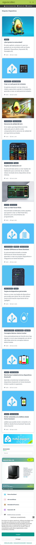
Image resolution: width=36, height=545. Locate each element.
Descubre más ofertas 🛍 (8, 486)
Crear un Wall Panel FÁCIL (12, 208)
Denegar (18, 539)
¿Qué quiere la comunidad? (13, 42)
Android (7, 205)
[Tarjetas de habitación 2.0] (18, 150)
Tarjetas (16, 163)
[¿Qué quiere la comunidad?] (18, 26)
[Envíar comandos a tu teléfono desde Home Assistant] (18, 401)
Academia (29, 6)
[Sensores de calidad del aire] (18, 108)
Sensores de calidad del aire (13, 124)
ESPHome (16, 246)
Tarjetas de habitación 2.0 (12, 166)
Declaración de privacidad (20, 543)
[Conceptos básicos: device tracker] (18, 317)
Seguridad (27, 330)
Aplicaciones (13, 205)
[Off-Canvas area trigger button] (33, 2)
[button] (33, 517)
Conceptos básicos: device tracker (15, 333)
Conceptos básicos (9, 330)
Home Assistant (16, 81)
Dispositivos (8, 81)
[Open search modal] (30, 2)
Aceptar (18, 534)
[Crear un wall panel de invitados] (18, 68)
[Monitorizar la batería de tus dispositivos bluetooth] (18, 359)
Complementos (8, 246)
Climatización (8, 121)
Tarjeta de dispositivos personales (15, 291)
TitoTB (7, 54)
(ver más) (25, 476)
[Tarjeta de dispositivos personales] (18, 275)
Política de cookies (8, 543)
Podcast (7, 39)
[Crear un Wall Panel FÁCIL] (18, 192)
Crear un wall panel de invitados (15, 84)
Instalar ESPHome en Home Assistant (16, 249)
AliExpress (5, 485)
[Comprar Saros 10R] (18, 474)
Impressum (29, 543)
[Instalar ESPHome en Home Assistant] (18, 234)
